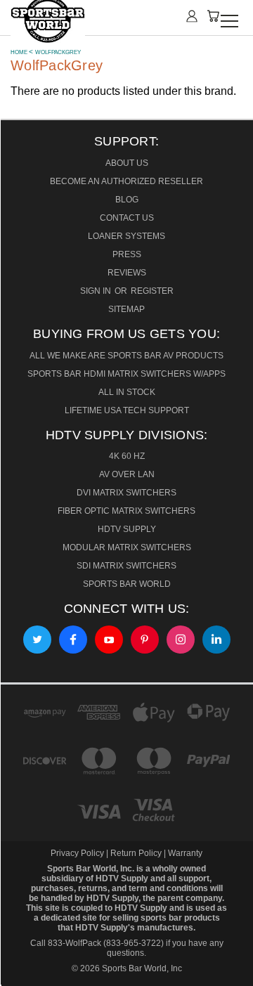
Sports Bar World (127, 584)
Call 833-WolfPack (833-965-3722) (97, 943)
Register (152, 291)
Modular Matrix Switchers (127, 547)
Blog (126, 200)
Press (126, 254)
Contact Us (127, 218)
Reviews (127, 273)
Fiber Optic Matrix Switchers (126, 511)
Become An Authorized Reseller (126, 181)
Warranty (185, 853)
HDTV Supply (127, 529)
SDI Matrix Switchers (126, 566)
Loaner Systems (126, 236)
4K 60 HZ (127, 456)
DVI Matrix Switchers (126, 493)
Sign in (96, 291)
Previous (20, 969)
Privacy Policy (78, 853)
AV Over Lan (127, 474)
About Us (126, 163)
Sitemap (126, 309)
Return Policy (136, 853)
